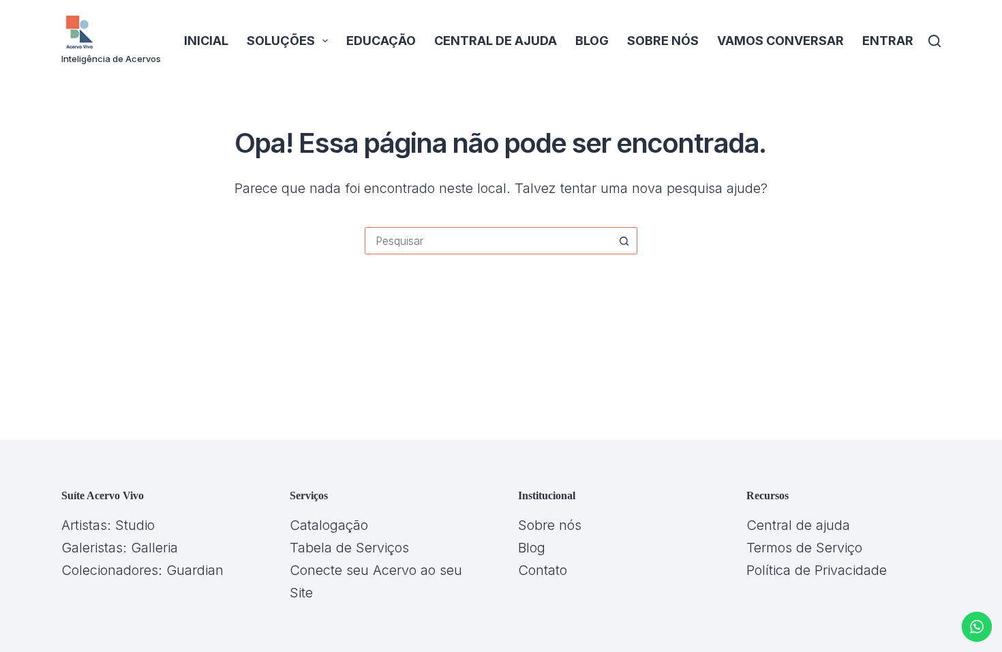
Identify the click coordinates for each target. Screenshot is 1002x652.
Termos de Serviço (804, 547)
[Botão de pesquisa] (624, 241)
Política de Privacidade (816, 570)
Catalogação (329, 525)
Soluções (281, 40)
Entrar (887, 40)
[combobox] (488, 240)
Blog (592, 40)
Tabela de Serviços (349, 547)
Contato (542, 570)
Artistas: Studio (108, 525)
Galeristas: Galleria (119, 547)
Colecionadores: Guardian (142, 570)
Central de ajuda (495, 40)
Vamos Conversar (780, 40)
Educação (381, 40)
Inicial (206, 40)
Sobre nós (663, 40)
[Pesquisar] (934, 41)
